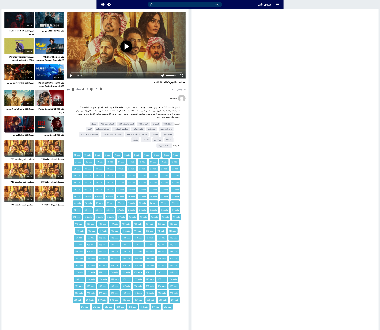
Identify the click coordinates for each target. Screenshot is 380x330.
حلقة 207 (102, 300)
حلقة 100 (88, 217)
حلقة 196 (126, 293)
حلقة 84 (153, 210)
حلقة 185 (150, 286)
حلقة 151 (126, 258)
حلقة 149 (150, 258)
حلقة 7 (117, 155)
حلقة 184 (162, 286)
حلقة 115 (126, 231)
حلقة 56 (131, 189)
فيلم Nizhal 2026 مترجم (23, 135)
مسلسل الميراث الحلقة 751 (52, 159)
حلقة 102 (174, 224)
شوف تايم (264, 4)
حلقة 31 (77, 169)
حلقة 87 (120, 210)
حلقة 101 (76, 217)
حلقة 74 (153, 203)
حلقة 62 (175, 196)
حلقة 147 (174, 258)
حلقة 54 (153, 189)
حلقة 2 (166, 155)
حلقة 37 (120, 175)
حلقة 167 (149, 272)
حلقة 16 (132, 162)
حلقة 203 (151, 300)
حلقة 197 (114, 293)
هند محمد (145, 139)
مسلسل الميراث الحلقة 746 (22, 204)
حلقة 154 (91, 258)
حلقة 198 (103, 293)
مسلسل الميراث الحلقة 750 (22, 159)
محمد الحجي (167, 134)
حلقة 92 (176, 217)
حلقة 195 (138, 293)
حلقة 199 (91, 293)
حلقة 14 (153, 162)
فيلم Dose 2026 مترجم (54, 135)
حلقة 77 (121, 203)
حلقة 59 (98, 189)
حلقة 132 (138, 244)
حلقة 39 (98, 175)
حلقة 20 (89, 162)
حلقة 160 (126, 265)
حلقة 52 (175, 189)
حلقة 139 (162, 251)
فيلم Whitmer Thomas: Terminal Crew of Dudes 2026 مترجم (50, 60)
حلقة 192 (174, 293)
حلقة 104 (150, 224)
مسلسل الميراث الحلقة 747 (52, 204)
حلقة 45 (142, 182)
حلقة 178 (126, 279)
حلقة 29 (98, 169)
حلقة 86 (131, 210)
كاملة (90, 129)
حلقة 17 (121, 162)
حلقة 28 (109, 169)
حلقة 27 (120, 169)
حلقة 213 (132, 307)
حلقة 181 (91, 279)
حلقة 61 (77, 189)
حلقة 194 (150, 293)
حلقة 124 (126, 238)
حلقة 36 (131, 175)
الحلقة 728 (167, 124)
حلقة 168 (138, 272)
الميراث (156, 124)
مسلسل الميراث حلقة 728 (137, 134)
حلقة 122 (150, 238)
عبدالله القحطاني (102, 129)
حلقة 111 (172, 231)
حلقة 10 (87, 155)
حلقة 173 (79, 272)
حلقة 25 (142, 169)
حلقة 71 (77, 196)
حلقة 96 (132, 217)
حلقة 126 (103, 238)
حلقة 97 (121, 217)
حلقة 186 (138, 286)
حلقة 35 (142, 175)
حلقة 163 (91, 265)
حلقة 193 (162, 293)
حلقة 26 (131, 169)
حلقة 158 (150, 265)
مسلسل (155, 134)
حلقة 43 (164, 182)
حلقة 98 (110, 217)
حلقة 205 (126, 300)
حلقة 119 (80, 231)
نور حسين (157, 139)
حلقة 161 (114, 265)
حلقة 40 (87, 175)
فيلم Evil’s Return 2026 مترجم (20, 83)
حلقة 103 (162, 224)
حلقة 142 (126, 251)
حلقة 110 (79, 224)
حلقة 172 (91, 272)
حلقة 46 (131, 182)
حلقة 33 (164, 175)
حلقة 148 (162, 258)
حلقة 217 (85, 307)
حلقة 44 (153, 182)
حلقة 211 (156, 307)
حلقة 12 (174, 162)
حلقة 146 (79, 251)
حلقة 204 (139, 300)
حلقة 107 (114, 224)
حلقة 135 (103, 244)
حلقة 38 (109, 175)
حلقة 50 (87, 182)
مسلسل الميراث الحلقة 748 (22, 182)
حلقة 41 (77, 175)
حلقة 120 (174, 238)
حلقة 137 (79, 244)
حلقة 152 (115, 258)
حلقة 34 (153, 175)
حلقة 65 (142, 196)
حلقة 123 (138, 238)
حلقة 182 (79, 279)
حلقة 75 (142, 203)
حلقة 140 (150, 251)
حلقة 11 (77, 155)
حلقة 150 (138, 258)
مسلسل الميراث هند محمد (112, 134)
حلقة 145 (91, 251)
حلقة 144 (103, 251)
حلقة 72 (175, 203)
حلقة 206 (114, 300)
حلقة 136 (91, 244)
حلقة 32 (175, 175)
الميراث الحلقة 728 (126, 124)
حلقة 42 (175, 182)
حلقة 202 (163, 300)
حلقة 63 (164, 196)
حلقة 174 (173, 279)
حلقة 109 (91, 224)
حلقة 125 (114, 238)
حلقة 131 (150, 244)
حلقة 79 (99, 203)
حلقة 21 (78, 162)
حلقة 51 (77, 182)
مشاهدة (169, 139)
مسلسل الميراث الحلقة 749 (52, 182)
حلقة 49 (98, 182)
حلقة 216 (97, 307)
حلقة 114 (138, 231)
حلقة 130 (162, 244)
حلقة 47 (120, 182)
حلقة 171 (102, 272)
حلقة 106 (126, 224)
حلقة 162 (103, 265)
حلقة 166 (161, 272)
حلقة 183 (174, 286)
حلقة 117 (103, 231)
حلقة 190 (91, 286)
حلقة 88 (109, 210)
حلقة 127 (91, 238)
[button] (151, 4)
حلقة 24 (153, 169)
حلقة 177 (138, 279)
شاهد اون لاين (138, 129)
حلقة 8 (108, 155)
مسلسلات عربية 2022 (89, 134)
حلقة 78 (110, 203)
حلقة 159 (138, 265)
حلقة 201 (175, 300)
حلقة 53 (164, 189)
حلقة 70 (87, 196)
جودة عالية (152, 129)
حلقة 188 (114, 286)
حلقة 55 (142, 189)
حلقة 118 (92, 231)
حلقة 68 (109, 196)
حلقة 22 (175, 169)
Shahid (173, 98)
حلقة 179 (115, 279)
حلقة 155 (79, 258)
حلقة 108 (102, 224)
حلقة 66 (131, 196)
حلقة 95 (143, 217)
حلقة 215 (109, 307)
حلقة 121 (162, 238)
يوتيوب (135, 139)
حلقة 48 (109, 182)
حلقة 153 (103, 258)
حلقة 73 (164, 203)
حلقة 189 (102, 286)
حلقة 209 (78, 300)
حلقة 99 (99, 217)
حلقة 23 (164, 169)
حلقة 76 (131, 203)
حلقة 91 (77, 210)
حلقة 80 (88, 203)
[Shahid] (182, 101)
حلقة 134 (114, 244)
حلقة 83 (164, 210)
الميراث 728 (143, 124)
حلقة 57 (120, 189)
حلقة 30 (87, 169)
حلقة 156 (174, 265)
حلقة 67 (120, 196)
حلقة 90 (87, 210)
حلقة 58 (109, 189)
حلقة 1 (176, 155)
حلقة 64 (153, 196)
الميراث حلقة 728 (107, 124)
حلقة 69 (98, 196)
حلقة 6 (127, 155)
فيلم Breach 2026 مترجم (53, 31)
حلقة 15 (142, 162)
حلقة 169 (126, 272)
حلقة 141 (138, 251)
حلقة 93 (165, 217)
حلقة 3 (156, 155)
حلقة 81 (77, 203)
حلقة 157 (162, 265)
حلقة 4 (147, 155)
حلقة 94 (154, 217)
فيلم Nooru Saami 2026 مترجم (20, 109)
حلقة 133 (126, 244)
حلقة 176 (150, 279)
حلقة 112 (161, 231)
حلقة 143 (114, 251)
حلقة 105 (138, 224)
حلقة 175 (161, 279)
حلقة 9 (98, 155)
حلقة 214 (120, 307)
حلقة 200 (79, 293)
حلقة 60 (87, 189)
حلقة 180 (103, 279)
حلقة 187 (126, 286)
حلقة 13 (164, 162)
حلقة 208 (90, 300)
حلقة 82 (175, 210)
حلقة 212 (144, 307)
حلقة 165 (173, 272)
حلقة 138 (174, 251)
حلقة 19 (100, 162)
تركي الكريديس (166, 129)
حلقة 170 (114, 272)
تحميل (93, 124)
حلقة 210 (168, 307)
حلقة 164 (79, 265)
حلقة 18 (110, 162)
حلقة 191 (79, 286)
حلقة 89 (98, 210)
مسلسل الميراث (164, 145)
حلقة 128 (79, 238)
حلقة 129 (174, 244)
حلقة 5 (137, 155)
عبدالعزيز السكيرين (121, 129)
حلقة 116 (115, 231)
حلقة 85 (142, 210)
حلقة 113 (149, 231)
